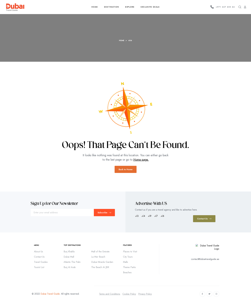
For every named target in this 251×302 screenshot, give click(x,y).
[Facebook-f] (202, 294)
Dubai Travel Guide (50, 293)
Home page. (141, 160)
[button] (204, 218)
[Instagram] (216, 294)
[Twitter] (209, 294)
